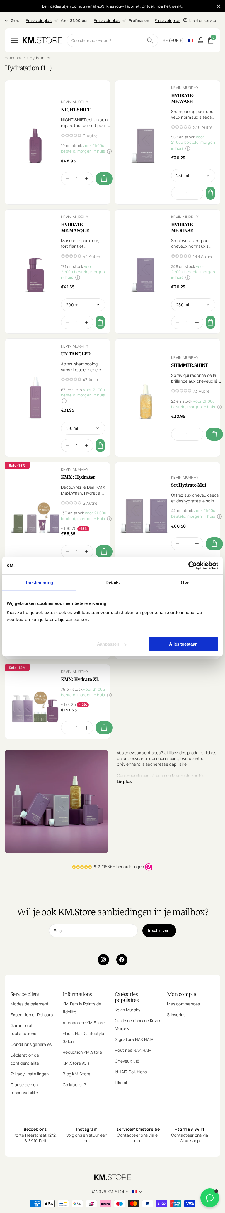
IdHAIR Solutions (131, 1072)
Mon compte (181, 994)
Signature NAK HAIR (134, 1039)
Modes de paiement (30, 1004)
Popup (109, 151)
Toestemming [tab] (39, 582)
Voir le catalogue (14, 40)
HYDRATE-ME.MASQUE (75, 227)
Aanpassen (108, 643)
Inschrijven (159, 930)
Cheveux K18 (127, 1061)
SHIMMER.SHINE (189, 365)
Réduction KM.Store (82, 1052)
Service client (25, 994)
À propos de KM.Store (84, 1022)
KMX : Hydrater (78, 477)
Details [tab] (112, 582)
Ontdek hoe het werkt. (162, 6)
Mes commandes (183, 1004)
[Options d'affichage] (104, 178)
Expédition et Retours (32, 1014)
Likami (121, 1082)
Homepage (15, 57)
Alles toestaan (183, 643)
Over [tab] (186, 582)
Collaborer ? (74, 1084)
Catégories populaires (127, 996)
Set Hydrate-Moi (188, 485)
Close (218, 6)
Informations (77, 994)
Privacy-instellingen (30, 1074)
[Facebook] (121, 959)
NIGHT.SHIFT (75, 109)
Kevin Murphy (127, 1009)
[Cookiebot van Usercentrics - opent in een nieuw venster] (192, 565)
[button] (86, 178)
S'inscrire (176, 1014)
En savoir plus (39, 20)
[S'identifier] (200, 40)
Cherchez (150, 40)
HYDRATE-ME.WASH (182, 98)
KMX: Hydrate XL (80, 679)
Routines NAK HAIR (133, 1050)
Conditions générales (31, 1044)
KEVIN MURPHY (74, 102)
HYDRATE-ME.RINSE (182, 227)
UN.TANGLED (76, 354)
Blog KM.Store (77, 1074)
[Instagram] (103, 959)
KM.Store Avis (76, 1063)
